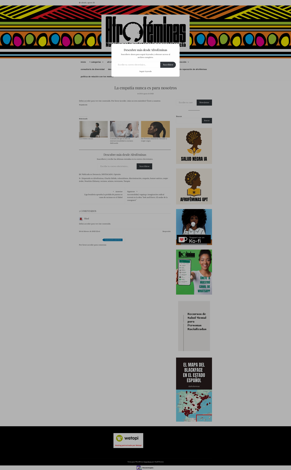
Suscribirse (168, 65)
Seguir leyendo (145, 71)
